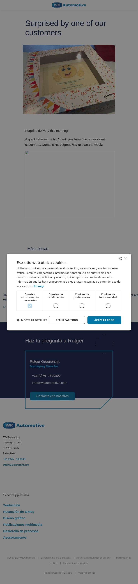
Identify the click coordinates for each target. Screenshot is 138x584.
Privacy (39, 286)
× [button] (125, 258)
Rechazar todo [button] (67, 320)
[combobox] (120, 258)
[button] (32, 320)
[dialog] (69, 292)
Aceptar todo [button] (104, 320)
